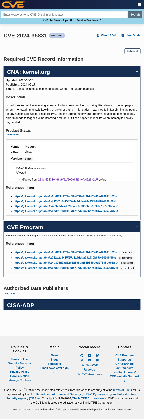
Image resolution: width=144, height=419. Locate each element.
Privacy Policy (19, 371)
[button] (139, 4)
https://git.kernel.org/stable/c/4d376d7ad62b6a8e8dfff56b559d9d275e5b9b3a (65, 206)
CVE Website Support (124, 376)
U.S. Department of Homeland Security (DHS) (60, 394)
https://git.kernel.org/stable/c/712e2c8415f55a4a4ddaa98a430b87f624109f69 (64, 201)
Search (135, 14)
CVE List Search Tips (55, 20)
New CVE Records (91, 367)
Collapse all (132, 51)
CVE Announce (91, 374)
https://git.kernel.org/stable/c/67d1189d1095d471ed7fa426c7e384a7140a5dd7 (65, 211)
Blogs (54, 359)
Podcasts (54, 363)
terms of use (121, 390)
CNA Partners (124, 363)
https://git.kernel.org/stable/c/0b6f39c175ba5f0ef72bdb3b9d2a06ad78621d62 (64, 196)
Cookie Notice (19, 376)
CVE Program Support (124, 357)
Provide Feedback (88, 20)
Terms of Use (19, 359)
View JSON (108, 35)
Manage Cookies (19, 380)
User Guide (132, 35)
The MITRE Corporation (88, 398)
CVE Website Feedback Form (123, 370)
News (54, 355)
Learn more (12, 134)
